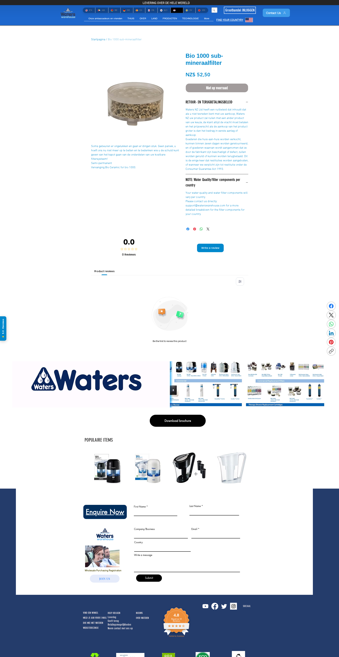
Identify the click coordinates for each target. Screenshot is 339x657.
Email (194, 529)
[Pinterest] (331, 342)
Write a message (143, 555)
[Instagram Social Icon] (233, 606)
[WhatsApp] (331, 324)
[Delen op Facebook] (188, 229)
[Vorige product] (85, 467)
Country (138, 542)
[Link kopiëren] (331, 351)
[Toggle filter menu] (240, 281)
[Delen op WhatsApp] (201, 229)
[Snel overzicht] (108, 468)
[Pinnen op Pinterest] (194, 229)
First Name (140, 506)
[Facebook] (331, 306)
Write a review (210, 248)
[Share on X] (208, 229)
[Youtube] (205, 606)
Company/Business (144, 529)
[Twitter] (224, 606)
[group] (169, 468)
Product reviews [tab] (104, 271)
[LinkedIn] (331, 333)
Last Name (195, 506)
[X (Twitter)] (331, 315)
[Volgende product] (254, 467)
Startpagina (98, 39)
